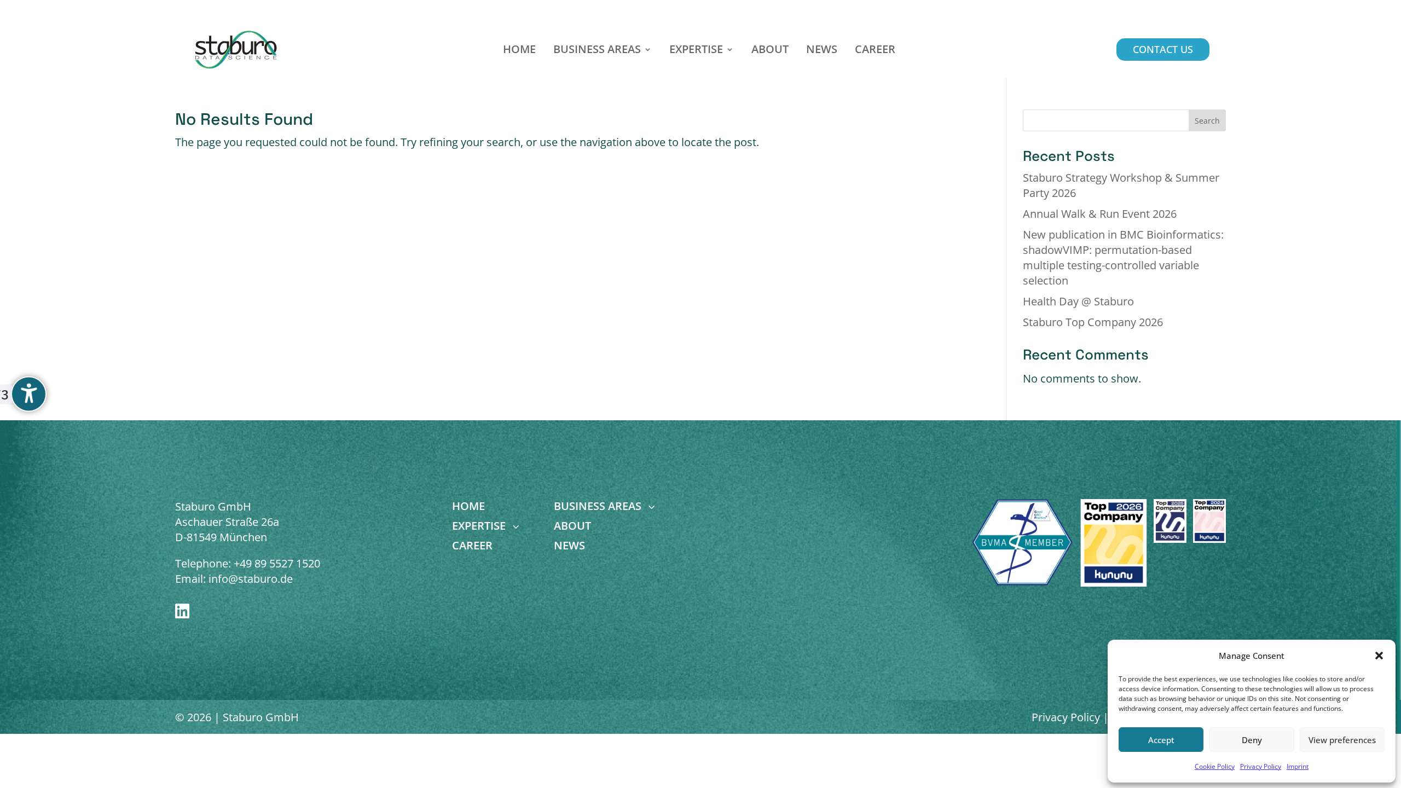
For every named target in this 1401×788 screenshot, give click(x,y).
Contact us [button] (1163, 49)
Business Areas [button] (597, 50)
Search (1207, 120)
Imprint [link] (1298, 766)
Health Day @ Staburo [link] (1078, 301)
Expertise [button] (696, 50)
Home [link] (519, 50)
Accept (1161, 739)
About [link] (770, 50)
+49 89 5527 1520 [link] (277, 563)
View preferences (1342, 739)
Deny (1252, 739)
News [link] (821, 50)
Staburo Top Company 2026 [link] (1093, 322)
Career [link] (875, 50)
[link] (236, 49)
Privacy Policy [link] (1260, 766)
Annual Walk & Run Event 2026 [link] (1100, 213)
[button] (1379, 655)
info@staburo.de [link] (251, 578)
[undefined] (29, 394)
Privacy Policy (1066, 717)
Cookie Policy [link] (1215, 766)
